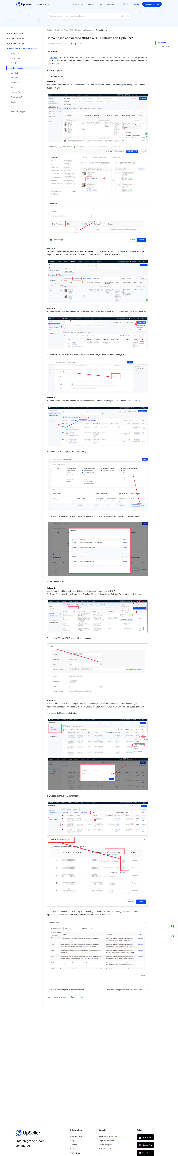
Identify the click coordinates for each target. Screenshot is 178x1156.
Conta (13, 102)
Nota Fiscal (122, 251)
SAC (12, 87)
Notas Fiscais (17, 68)
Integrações (16, 92)
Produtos (15, 53)
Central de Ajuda (42, 4)
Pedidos (14, 63)
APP (12, 107)
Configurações (17, 97)
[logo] (24, 4)
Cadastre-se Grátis (152, 4)
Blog (100, 4)
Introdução (15, 58)
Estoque (14, 73)
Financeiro (15, 82)
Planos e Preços (18, 111)
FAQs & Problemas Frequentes (82, 30)
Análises (14, 77)
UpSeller (49, 30)
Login (136, 4)
